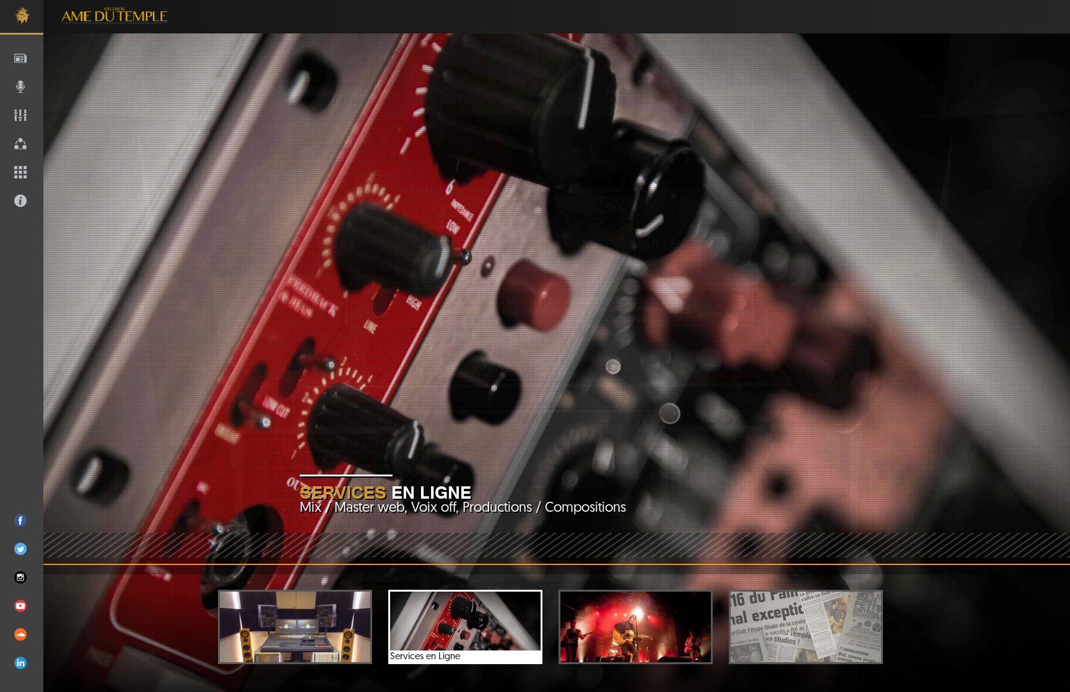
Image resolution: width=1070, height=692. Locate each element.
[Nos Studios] (295, 627)
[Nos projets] (635, 627)
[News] (805, 627)
